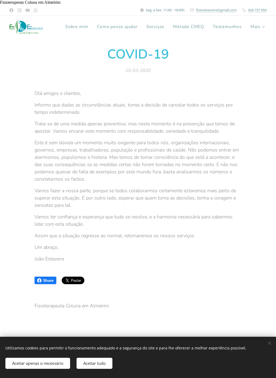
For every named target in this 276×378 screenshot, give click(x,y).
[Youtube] (27, 10)
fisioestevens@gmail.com (216, 10)
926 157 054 (257, 10)
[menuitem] (78, 26)
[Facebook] (11, 10)
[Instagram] (19, 10)
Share (48, 280)
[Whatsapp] (35, 10)
